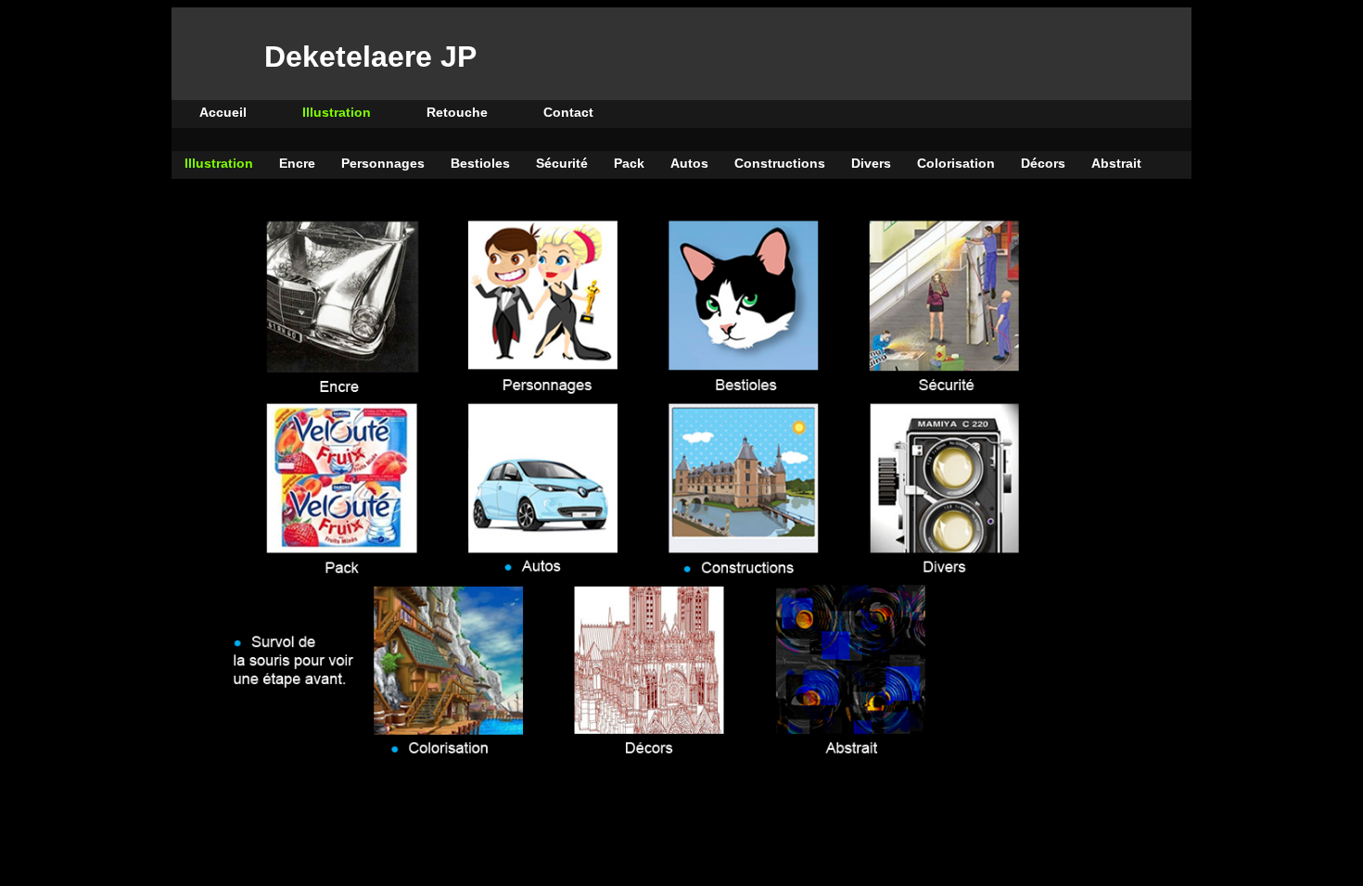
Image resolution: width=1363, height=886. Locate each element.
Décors (1043, 163)
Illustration (336, 112)
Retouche (457, 112)
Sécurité (562, 163)
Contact (568, 112)
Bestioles (480, 163)
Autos (689, 163)
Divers (871, 163)
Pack (629, 163)
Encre (297, 163)
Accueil (223, 112)
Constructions (779, 163)
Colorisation (956, 163)
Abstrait (1116, 163)
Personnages (383, 163)
